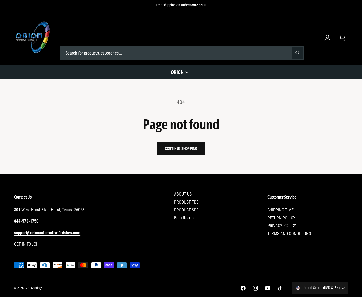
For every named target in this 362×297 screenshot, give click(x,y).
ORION (177, 72)
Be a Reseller (185, 217)
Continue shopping (181, 148)
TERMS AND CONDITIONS (289, 233)
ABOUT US (183, 194)
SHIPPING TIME (280, 210)
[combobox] (182, 53)
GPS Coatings (33, 288)
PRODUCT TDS (186, 202)
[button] (342, 37)
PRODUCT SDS (186, 210)
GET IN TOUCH (26, 244)
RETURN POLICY (281, 217)
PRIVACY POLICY (281, 225)
